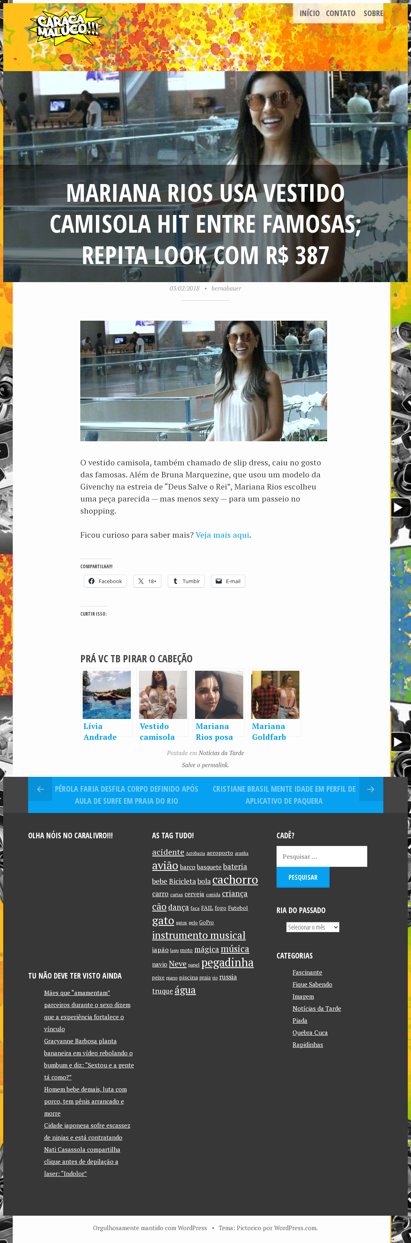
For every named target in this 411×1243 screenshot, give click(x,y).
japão (160, 949)
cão (159, 906)
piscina (188, 977)
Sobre (373, 13)
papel (193, 965)
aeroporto (220, 852)
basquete (209, 867)
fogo (220, 907)
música (235, 948)
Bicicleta (182, 881)
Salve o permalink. (205, 765)
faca (195, 908)
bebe (159, 881)
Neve (178, 963)
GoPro (206, 922)
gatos (181, 922)
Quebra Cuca (310, 1032)
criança (235, 893)
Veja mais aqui (222, 534)
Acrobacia (195, 853)
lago (174, 950)
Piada (300, 1020)
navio (159, 964)
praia (205, 977)
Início (309, 13)
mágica (206, 949)
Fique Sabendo (312, 984)
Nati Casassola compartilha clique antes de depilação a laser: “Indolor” (82, 1161)
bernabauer (226, 288)
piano (171, 978)
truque (162, 991)
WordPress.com (295, 1228)
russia (228, 977)
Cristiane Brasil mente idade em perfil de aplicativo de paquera (284, 794)
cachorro (235, 879)
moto (186, 950)
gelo (193, 922)
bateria (235, 866)
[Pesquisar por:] (322, 856)
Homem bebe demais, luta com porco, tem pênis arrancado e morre (85, 1101)
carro (160, 893)
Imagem (303, 996)
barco (187, 867)
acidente (168, 851)
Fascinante (307, 972)
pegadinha (227, 962)
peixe (158, 977)
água (185, 989)
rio (215, 978)
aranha (241, 853)
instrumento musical (199, 935)
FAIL (207, 907)
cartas (176, 894)
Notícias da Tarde (221, 753)
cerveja (194, 894)
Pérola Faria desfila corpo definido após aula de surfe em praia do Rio (126, 794)
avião (165, 865)
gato (163, 920)
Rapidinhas (308, 1044)
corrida (213, 894)
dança (178, 907)
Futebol (238, 907)
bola (204, 881)
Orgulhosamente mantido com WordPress (150, 1228)
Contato (341, 13)
